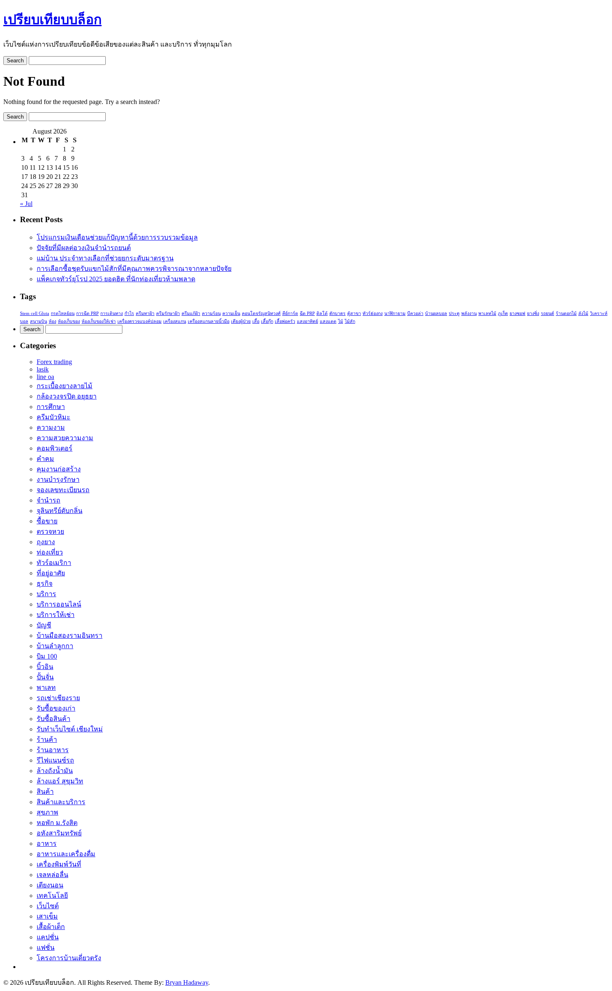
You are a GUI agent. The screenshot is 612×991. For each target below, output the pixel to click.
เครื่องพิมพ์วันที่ (59, 864)
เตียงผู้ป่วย (241, 321)
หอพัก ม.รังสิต (57, 822)
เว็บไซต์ (48, 905)
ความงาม (51, 427)
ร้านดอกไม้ (566, 313)
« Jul (26, 203)
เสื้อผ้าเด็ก (51, 926)
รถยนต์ (547, 313)
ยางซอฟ (517, 313)
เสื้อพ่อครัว (285, 321)
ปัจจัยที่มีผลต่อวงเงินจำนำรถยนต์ (84, 247)
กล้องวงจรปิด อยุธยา (67, 396)
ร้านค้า (47, 739)
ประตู (454, 313)
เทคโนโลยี (52, 895)
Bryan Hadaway (186, 982)
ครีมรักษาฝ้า (168, 313)
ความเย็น (231, 313)
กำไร (129, 313)
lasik (43, 369)
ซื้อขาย (47, 521)
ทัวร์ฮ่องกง (373, 313)
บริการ (46, 593)
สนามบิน (38, 321)
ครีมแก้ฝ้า (191, 313)
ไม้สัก (350, 321)
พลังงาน (469, 313)
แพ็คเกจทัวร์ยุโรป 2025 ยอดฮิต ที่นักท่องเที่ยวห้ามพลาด (116, 278)
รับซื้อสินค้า (53, 718)
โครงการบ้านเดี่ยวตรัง (69, 957)
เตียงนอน (50, 885)
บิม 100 (47, 656)
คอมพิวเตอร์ (54, 448)
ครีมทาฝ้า (145, 313)
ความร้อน (211, 313)
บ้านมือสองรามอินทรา (69, 635)
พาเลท (46, 687)
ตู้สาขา (354, 313)
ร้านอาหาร (53, 749)
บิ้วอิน (45, 666)
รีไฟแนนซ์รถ (55, 760)
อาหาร (47, 843)
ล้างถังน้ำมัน (55, 770)
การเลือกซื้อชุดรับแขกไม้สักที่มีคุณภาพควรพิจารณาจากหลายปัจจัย (134, 268)
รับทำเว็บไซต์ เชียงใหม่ (70, 729)
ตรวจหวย (50, 531)
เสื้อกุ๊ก (267, 321)
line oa (45, 376)
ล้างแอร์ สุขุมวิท (60, 781)
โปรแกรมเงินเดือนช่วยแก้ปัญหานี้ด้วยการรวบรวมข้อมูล (117, 237)
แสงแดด (328, 321)
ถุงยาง (46, 541)
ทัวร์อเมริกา (54, 562)
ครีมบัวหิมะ (53, 417)
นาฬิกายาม (395, 313)
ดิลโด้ (322, 313)
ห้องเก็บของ (69, 321)
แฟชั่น (46, 947)
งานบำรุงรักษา (58, 479)
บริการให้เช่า (56, 614)
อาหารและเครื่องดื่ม (66, 853)
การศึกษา (51, 406)
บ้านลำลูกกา (55, 645)
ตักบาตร (337, 313)
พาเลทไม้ (487, 313)
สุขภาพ (47, 812)
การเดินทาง (111, 313)
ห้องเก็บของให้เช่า (99, 321)
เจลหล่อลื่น (52, 874)
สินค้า (45, 791)
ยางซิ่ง (533, 313)
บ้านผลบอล (436, 313)
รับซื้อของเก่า (56, 708)
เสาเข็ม (47, 916)
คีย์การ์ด (290, 313)
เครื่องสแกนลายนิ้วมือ (208, 321)
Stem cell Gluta (34, 313)
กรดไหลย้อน (63, 313)
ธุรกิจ (44, 583)
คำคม (45, 458)
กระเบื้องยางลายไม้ (64, 385)
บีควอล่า (415, 313)
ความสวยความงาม (65, 437)
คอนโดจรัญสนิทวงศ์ (261, 313)
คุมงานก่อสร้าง (59, 469)
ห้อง (52, 321)
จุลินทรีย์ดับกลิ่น (59, 510)
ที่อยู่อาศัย (51, 573)
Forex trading (54, 361)
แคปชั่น (48, 937)
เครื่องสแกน (174, 321)
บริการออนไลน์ (59, 604)
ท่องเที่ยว (50, 552)
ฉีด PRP (307, 313)
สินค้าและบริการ (61, 801)
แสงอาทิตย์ (307, 321)
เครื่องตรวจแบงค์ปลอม (139, 321)
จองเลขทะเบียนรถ (63, 489)
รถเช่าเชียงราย (58, 697)
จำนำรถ (48, 500)
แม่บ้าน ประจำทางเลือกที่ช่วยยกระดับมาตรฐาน (105, 258)
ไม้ (340, 321)
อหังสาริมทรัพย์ (59, 833)
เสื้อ (255, 321)
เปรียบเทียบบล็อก (52, 19)
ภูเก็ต (503, 313)
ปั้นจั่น (45, 677)
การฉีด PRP (87, 313)
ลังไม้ (583, 313)
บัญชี (44, 625)
